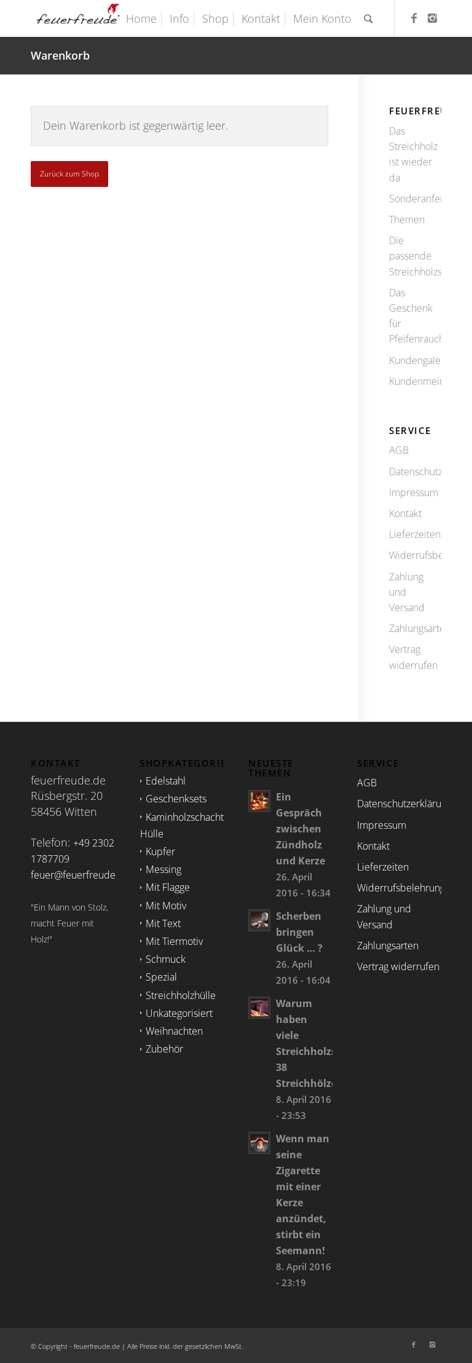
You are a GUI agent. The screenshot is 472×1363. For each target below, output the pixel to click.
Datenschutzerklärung (415, 471)
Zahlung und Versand (407, 592)
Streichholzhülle (181, 995)
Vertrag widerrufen (413, 656)
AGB (399, 450)
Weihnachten (174, 1031)
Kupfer (160, 851)
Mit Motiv (166, 905)
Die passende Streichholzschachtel (415, 256)
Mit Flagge (168, 887)
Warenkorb (60, 55)
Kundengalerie (415, 360)
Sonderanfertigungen (415, 198)
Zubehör (164, 1049)
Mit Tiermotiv (174, 941)
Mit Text (163, 923)
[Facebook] (413, 18)
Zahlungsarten (415, 628)
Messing (163, 869)
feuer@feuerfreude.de (80, 875)
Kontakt (405, 513)
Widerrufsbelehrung (415, 555)
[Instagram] (432, 18)
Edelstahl (166, 781)
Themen (407, 219)
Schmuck (166, 959)
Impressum (413, 492)
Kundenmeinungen (415, 381)
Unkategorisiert (179, 1013)
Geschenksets (176, 798)
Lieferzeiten (415, 534)
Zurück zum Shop (69, 173)
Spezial (161, 977)
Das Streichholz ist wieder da (413, 154)
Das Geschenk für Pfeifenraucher (415, 316)
